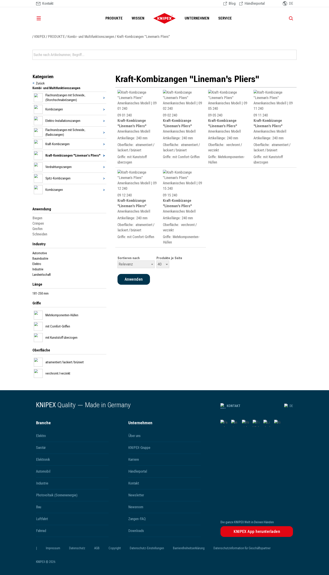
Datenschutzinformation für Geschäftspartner (242, 548)
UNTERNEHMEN (197, 18)
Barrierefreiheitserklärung (189, 548)
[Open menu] (45, 18)
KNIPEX (39, 36)
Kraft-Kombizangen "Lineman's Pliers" (143, 36)
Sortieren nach (129, 258)
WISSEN (138, 18)
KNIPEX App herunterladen (257, 531)
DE (291, 406)
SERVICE (225, 18)
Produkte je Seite (169, 258)
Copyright (115, 548)
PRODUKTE (114, 18)
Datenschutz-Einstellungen (147, 548)
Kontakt (233, 406)
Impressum (53, 548)
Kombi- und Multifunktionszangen (90, 36)
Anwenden (292, 54)
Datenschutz (77, 548)
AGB (97, 548)
